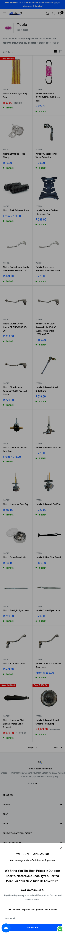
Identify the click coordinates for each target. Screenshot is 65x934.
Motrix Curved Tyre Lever (48, 610)
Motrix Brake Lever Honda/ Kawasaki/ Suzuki (48, 269)
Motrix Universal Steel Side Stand (47, 389)
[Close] (61, 848)
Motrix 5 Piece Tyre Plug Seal (15, 95)
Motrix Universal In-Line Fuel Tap (15, 449)
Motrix (6, 89)
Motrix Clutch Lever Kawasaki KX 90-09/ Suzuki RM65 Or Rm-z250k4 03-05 (46, 328)
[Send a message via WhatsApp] (59, 928)
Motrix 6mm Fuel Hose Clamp (14, 155)
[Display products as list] (60, 51)
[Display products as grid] (55, 51)
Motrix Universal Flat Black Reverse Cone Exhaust (13, 724)
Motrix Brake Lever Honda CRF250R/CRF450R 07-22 (16, 269)
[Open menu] (4, 14)
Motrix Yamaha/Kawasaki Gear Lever (48, 665)
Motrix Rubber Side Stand (48, 557)
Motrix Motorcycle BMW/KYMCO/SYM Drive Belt (48, 97)
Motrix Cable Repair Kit (14, 557)
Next (56, 747)
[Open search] (47, 13)
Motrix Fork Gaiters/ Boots (16, 210)
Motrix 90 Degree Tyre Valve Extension (46, 155)
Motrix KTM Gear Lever (14, 663)
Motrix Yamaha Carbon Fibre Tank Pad (47, 212)
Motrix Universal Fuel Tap (48, 447)
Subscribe (32, 927)
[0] (59, 13)
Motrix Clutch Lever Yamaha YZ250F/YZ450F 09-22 (15, 391)
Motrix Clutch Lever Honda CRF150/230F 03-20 (15, 327)
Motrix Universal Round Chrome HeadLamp (47, 722)
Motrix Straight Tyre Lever (16, 610)
